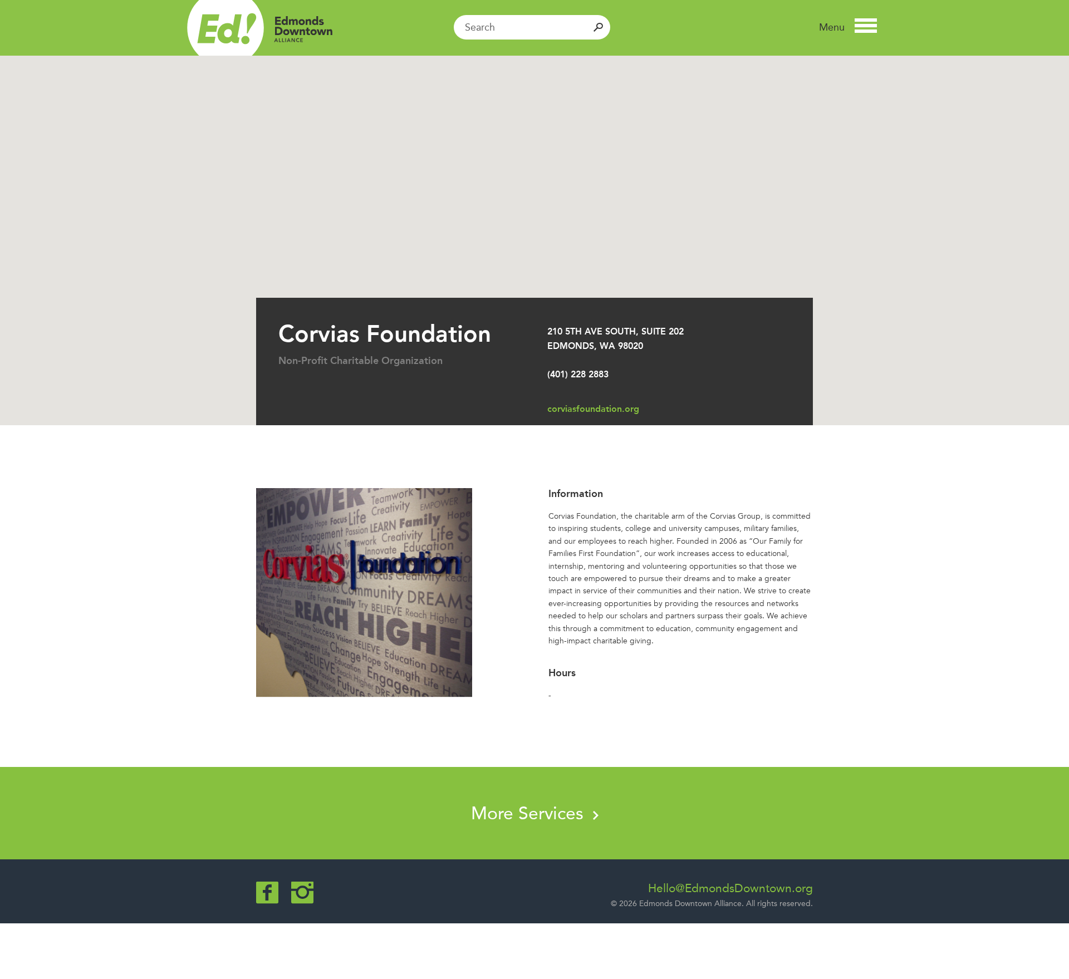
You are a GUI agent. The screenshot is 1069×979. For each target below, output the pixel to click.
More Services (530, 813)
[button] (847, 27)
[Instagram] (302, 892)
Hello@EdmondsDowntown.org (730, 888)
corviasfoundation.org (593, 409)
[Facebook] (267, 892)
